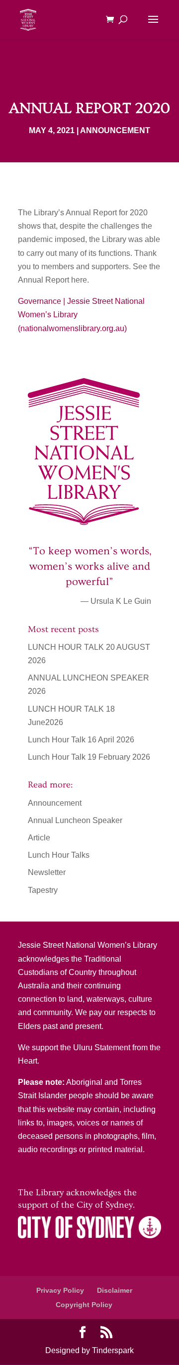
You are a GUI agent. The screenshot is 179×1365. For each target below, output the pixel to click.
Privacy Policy (60, 1290)
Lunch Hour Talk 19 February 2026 (89, 757)
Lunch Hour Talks (59, 855)
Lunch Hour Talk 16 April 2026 (81, 739)
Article (39, 837)
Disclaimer (114, 1290)
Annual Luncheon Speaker (75, 820)
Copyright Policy (84, 1305)
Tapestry (43, 890)
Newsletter (47, 872)
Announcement (115, 130)
